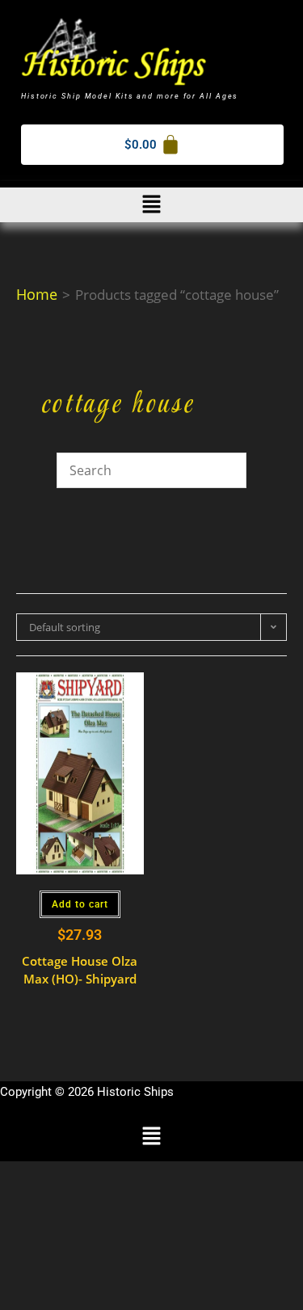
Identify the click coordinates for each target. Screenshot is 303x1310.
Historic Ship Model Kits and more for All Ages (129, 96)
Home (36, 294)
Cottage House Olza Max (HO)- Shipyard (79, 970)
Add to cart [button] (80, 904)
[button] (151, 204)
